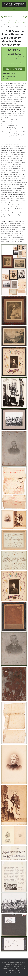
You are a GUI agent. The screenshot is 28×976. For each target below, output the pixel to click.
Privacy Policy (10, 972)
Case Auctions (14, 5)
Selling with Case (14, 69)
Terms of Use (18, 972)
